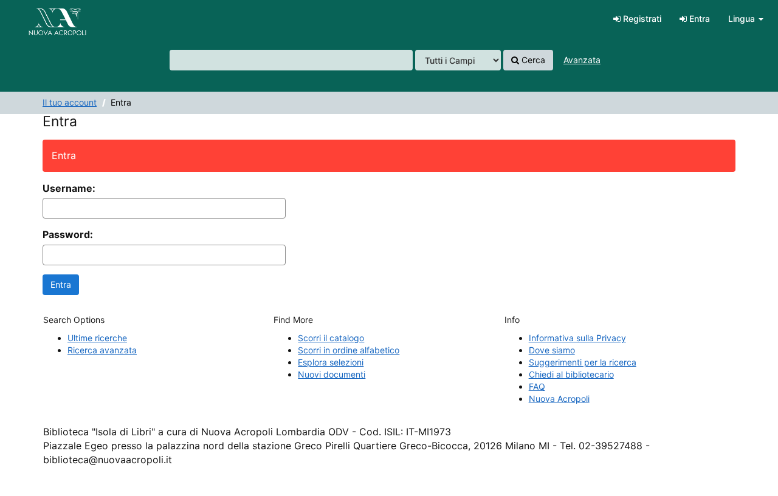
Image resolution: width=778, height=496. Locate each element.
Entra (698, 18)
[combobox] (291, 60)
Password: (68, 234)
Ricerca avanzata (102, 350)
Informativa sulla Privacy (577, 338)
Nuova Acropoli (559, 398)
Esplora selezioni (330, 362)
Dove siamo (552, 350)
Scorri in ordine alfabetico (348, 350)
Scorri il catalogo (331, 338)
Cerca (532, 60)
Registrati (641, 18)
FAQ (537, 386)
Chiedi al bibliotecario (571, 374)
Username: (69, 188)
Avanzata (582, 60)
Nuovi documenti (331, 374)
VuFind (39, 19)
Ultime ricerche (97, 338)
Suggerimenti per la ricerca (582, 362)
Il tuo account (70, 102)
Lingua (742, 18)
